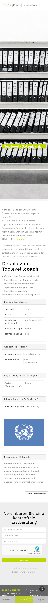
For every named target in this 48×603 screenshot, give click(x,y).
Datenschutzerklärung (23, 572)
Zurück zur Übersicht (36, 494)
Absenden (24, 560)
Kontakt (29, 593)
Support (21, 239)
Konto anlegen (30, 5)
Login (24, 599)
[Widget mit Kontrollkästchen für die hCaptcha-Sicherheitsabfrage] (22, 550)
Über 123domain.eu (33, 590)
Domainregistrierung (33, 595)
